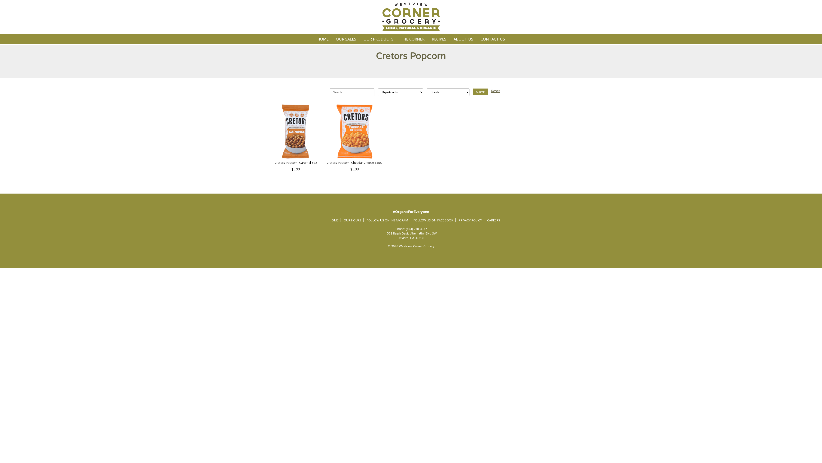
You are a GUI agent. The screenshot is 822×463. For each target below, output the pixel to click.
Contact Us (493, 39)
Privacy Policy (470, 220)
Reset (495, 91)
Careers (493, 220)
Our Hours (352, 220)
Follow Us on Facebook (433, 220)
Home (323, 39)
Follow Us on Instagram (387, 220)
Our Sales (346, 39)
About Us (463, 39)
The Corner (412, 39)
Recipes (439, 39)
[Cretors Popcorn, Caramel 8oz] (296, 158)
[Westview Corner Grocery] (411, 30)
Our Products (378, 39)
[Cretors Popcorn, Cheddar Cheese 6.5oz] (355, 158)
